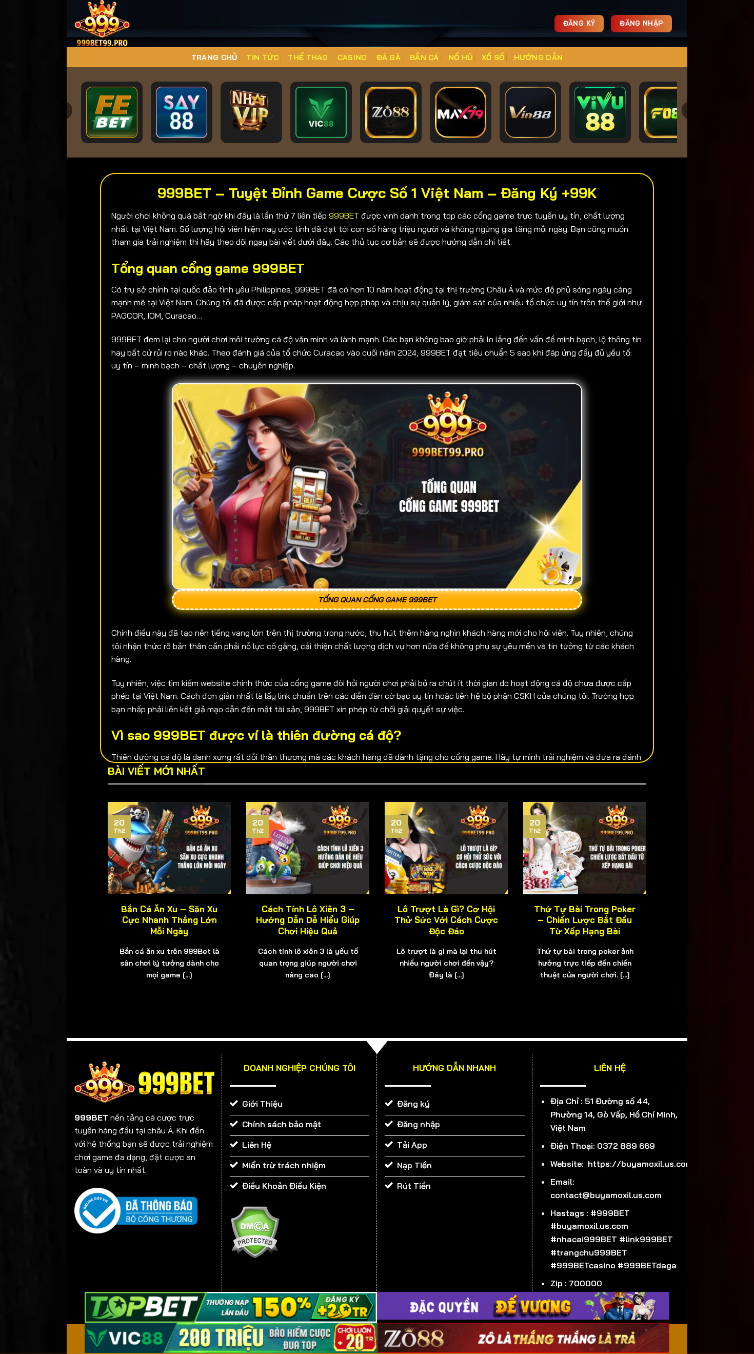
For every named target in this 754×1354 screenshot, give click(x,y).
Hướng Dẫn (538, 57)
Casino (352, 57)
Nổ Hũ (460, 57)
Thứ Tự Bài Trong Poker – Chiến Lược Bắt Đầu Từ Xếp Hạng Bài (585, 920)
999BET (344, 215)
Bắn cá (424, 57)
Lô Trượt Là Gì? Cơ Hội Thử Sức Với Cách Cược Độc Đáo (446, 920)
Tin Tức (262, 57)
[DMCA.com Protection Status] (255, 1231)
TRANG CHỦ (214, 57)
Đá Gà (388, 57)
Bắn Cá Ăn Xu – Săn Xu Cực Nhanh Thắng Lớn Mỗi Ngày (169, 920)
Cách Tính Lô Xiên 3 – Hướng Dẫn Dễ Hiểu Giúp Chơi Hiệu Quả (308, 920)
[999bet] (118, 23)
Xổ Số (493, 57)
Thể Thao (308, 57)
